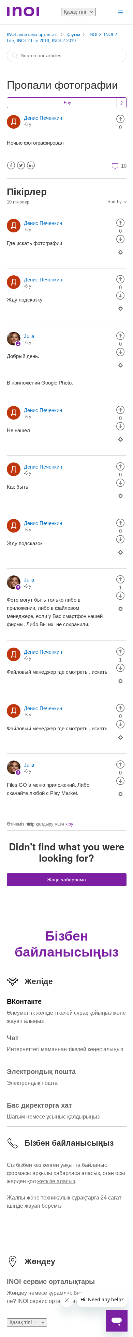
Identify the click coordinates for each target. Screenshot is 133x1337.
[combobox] (67, 55)
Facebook (11, 165)
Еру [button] (67, 102)
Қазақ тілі (75, 12)
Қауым (73, 34)
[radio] (120, 118)
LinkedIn (31, 165)
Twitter (21, 165)
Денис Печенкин (43, 118)
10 (123, 166)
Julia (29, 336)
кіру (69, 824)
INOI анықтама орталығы (32, 34)
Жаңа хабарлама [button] (66, 879)
